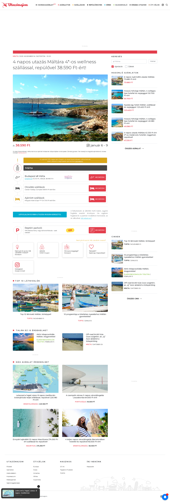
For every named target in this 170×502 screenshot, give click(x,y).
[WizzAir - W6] (70, 179)
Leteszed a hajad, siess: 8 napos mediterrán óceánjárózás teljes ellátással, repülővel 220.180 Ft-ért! (35, 397)
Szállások (79, 5)
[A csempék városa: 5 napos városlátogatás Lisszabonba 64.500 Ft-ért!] (85, 392)
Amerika (36, 473)
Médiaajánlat (11, 480)
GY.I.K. (62, 466)
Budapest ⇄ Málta (35, 176)
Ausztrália (37, 480)
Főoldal (9, 466)
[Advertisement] (85, 29)
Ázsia (35, 470)
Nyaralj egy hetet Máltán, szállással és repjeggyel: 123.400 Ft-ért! (139, 106)
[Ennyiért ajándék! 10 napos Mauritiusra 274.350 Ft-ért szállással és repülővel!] (35, 436)
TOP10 (30, 318)
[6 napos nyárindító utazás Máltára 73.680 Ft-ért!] (117, 84)
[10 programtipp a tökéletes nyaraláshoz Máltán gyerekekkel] (85, 311)
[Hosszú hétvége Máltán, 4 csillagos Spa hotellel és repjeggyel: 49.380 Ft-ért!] (117, 126)
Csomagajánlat (47, 4)
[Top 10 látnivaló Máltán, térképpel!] (35, 311)
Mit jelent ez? (86, 218)
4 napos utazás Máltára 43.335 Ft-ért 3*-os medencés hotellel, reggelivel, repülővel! (140, 135)
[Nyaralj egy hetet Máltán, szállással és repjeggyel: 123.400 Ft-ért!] (117, 112)
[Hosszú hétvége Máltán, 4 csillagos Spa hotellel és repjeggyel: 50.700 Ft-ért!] (117, 98)
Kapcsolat (90, 466)
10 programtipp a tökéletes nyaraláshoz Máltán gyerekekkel (85, 315)
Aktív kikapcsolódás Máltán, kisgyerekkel (46, 335)
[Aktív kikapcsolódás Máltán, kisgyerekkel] (23, 350)
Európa (36, 466)
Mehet (153, 61)
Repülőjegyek (95, 5)
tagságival (28, 179)
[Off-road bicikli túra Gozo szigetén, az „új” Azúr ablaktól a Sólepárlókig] (72, 350)
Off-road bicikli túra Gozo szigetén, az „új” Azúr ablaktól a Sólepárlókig (95, 337)
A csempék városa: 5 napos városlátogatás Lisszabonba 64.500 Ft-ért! (85, 396)
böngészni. (79, 161)
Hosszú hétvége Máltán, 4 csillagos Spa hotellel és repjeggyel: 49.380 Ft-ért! (140, 121)
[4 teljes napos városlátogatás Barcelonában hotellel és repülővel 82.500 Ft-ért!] (85, 436)
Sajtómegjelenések (13, 483)
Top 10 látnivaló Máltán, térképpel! (35, 314)
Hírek (108, 5)
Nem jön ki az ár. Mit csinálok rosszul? (91, 240)
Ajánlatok (65, 5)
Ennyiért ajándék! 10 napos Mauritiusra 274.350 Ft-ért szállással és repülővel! (35, 440)
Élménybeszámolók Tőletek (137, 274)
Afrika (35, 476)
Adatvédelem (11, 473)
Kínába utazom (138, 5)
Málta (89, 344)
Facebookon (22, 153)
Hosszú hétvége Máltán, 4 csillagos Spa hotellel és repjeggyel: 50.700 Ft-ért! (140, 93)
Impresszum (11, 476)
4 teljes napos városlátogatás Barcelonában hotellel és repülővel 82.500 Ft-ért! (85, 440)
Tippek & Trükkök (66, 470)
